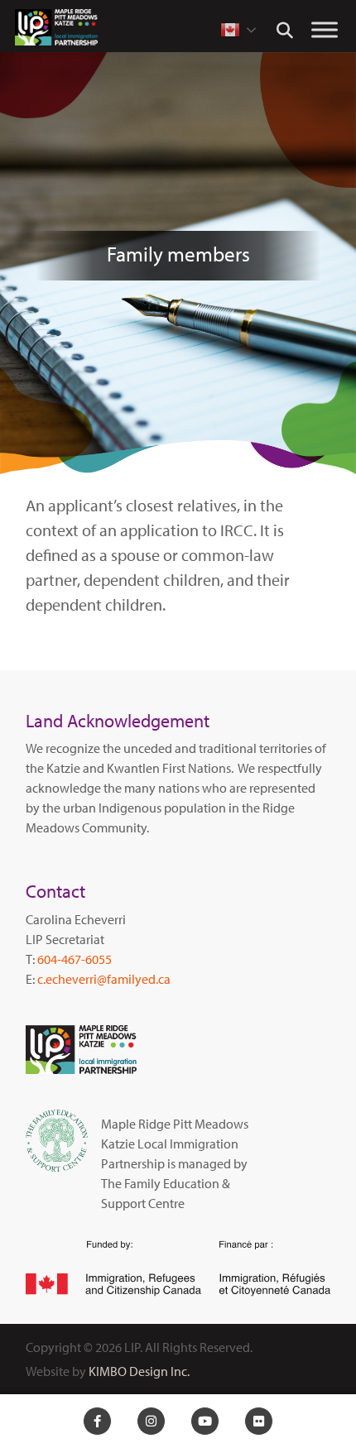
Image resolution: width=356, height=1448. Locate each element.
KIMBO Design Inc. (139, 1371)
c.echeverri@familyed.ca (104, 979)
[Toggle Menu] (324, 29)
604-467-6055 (74, 959)
